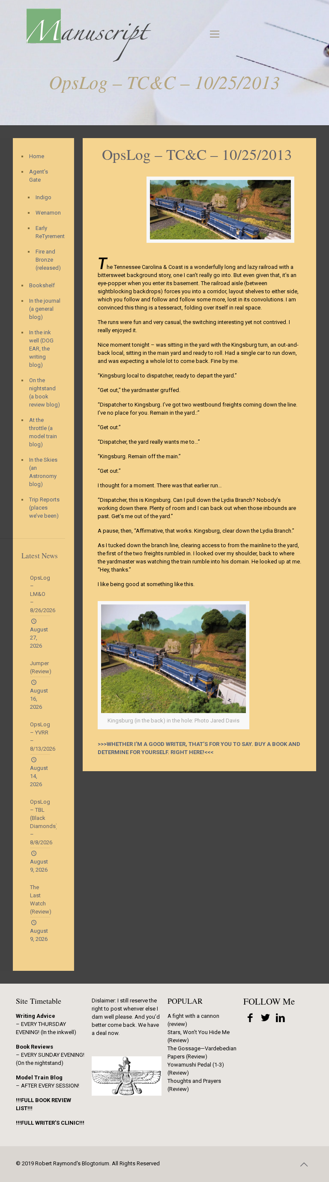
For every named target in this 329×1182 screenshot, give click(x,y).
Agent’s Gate (38, 175)
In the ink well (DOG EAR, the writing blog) (41, 348)
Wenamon (46, 212)
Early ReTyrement (46, 232)
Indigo (43, 197)
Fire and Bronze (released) (46, 259)
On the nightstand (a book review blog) (44, 392)
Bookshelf (42, 285)
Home (36, 156)
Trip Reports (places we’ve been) (44, 507)
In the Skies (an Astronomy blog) (43, 472)
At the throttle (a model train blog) (43, 432)
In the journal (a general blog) (44, 309)
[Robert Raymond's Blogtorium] (88, 34)
